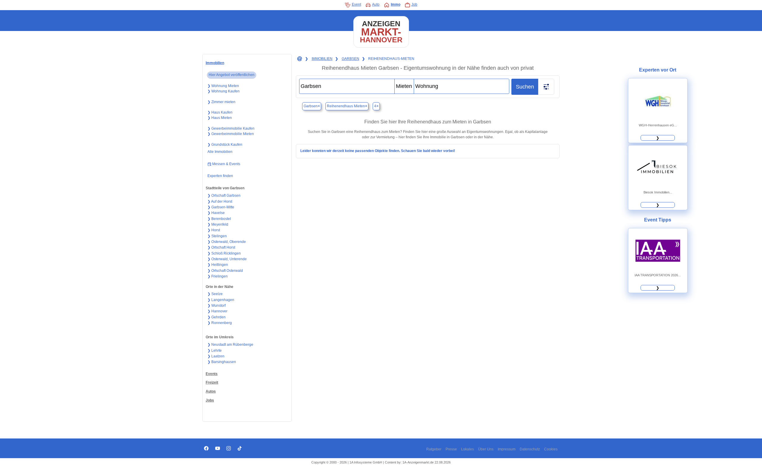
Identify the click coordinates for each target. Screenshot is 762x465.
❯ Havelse (216, 213)
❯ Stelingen (217, 236)
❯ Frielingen (217, 276)
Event (356, 4)
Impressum (507, 449)
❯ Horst (213, 230)
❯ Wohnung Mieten (223, 86)
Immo (395, 4)
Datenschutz (530, 449)
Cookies (551, 449)
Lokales (467, 449)
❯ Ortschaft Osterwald (225, 271)
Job (414, 4)
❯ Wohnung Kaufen (223, 91)
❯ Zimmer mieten (221, 102)
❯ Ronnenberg (219, 323)
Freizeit (212, 382)
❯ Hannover (217, 311)
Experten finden (220, 176)
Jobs (210, 400)
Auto (376, 4)
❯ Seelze (215, 294)
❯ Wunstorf (216, 305)
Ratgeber (433, 449)
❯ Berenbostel (219, 219)
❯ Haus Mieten (219, 118)
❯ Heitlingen (217, 265)
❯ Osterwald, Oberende (226, 242)
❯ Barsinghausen (221, 362)
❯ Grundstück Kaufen (224, 144)
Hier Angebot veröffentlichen (231, 75)
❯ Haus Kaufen (219, 112)
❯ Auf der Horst (219, 201)
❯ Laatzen (215, 356)
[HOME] (299, 59)
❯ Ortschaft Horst (221, 247)
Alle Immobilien (219, 152)
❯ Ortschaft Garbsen (224, 195)
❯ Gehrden (216, 317)
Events (212, 374)
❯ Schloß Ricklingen (224, 253)
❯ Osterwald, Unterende (227, 259)
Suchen (525, 87)
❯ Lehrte (214, 350)
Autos (211, 391)
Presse (451, 449)
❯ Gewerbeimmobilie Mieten (230, 134)
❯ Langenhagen (220, 300)
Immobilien (215, 63)
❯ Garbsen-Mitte (220, 207)
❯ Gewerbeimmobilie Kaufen (230, 128)
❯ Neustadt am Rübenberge (230, 344)
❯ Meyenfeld (217, 224)
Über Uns (486, 449)
